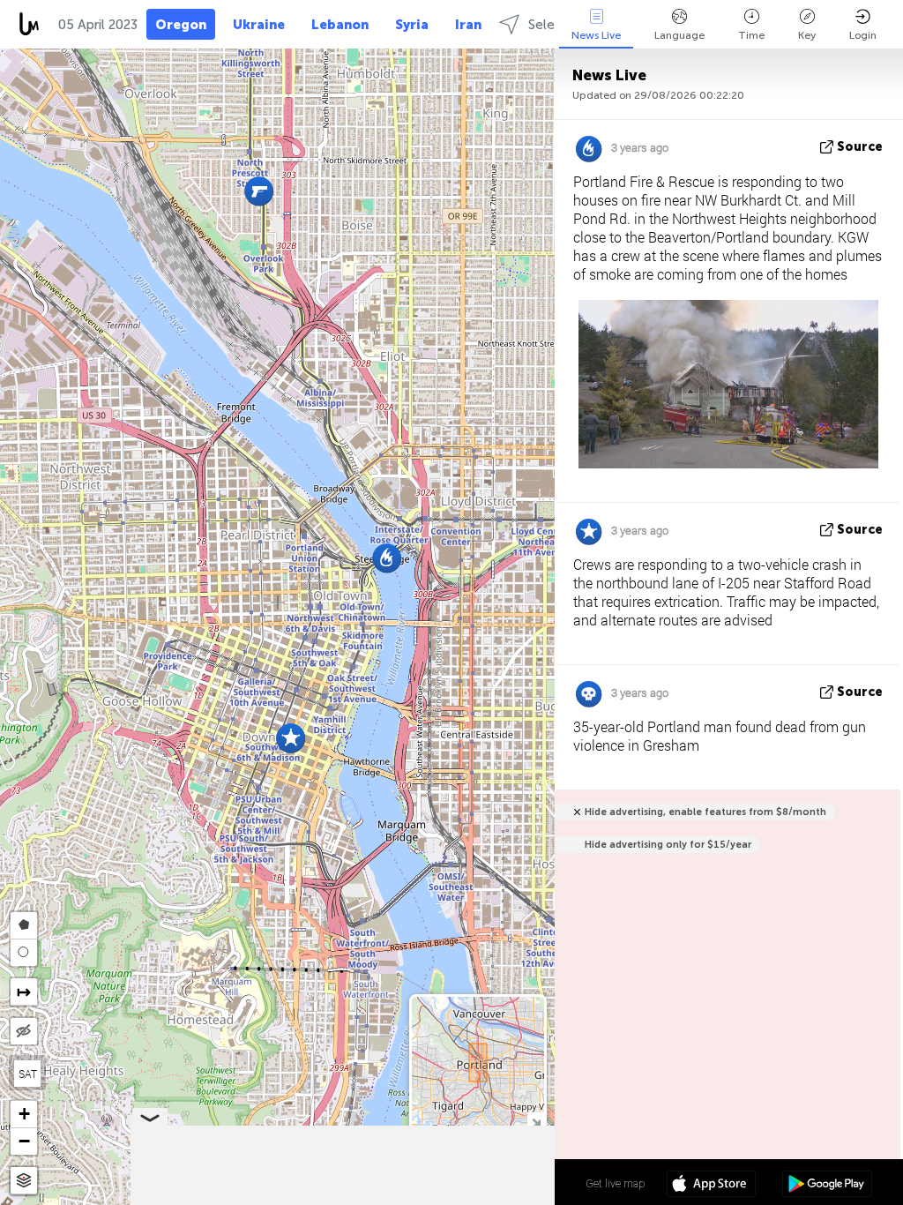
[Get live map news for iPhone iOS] (711, 1186)
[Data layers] (24, 1180)
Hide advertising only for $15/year (668, 844)
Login (863, 35)
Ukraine (259, 25)
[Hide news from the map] (24, 1031)
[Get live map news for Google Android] (826, 1186)
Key (807, 35)
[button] (386, 558)
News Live (596, 35)
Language (679, 35)
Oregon (180, 25)
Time (751, 35)
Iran (468, 25)
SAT (28, 1074)
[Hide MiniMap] (535, 1120)
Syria (412, 25)
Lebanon (340, 25)
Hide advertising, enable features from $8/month (705, 812)
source (860, 146)
